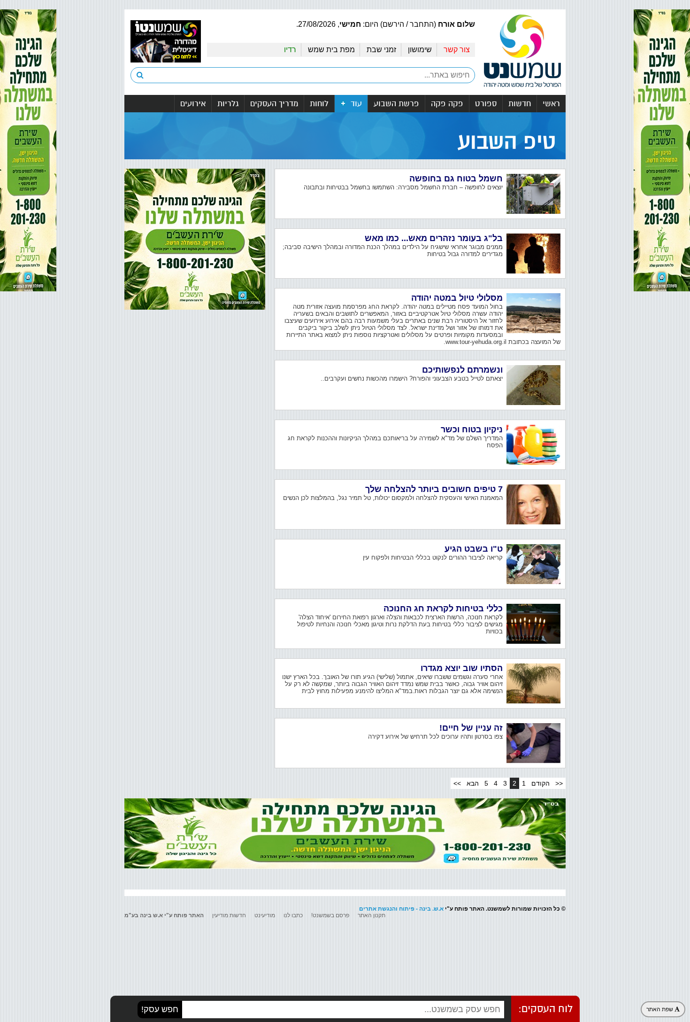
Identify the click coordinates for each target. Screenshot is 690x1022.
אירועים (193, 104)
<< (559, 783)
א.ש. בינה (431, 908)
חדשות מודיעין (229, 915)
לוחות (319, 104)
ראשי (551, 104)
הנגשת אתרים (377, 908)
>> (457, 783)
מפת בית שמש (331, 50)
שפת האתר (660, 1009)
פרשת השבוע (396, 104)
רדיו (290, 50)
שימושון (420, 50)
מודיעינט (264, 915)
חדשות (519, 104)
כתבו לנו (293, 915)
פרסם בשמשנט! (330, 915)
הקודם (540, 783)
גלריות (227, 104)
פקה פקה (447, 104)
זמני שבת (381, 50)
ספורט (486, 104)
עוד (355, 104)
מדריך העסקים (274, 104)
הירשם (393, 24)
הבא (473, 783)
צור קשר (457, 50)
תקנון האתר (371, 915)
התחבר (422, 24)
